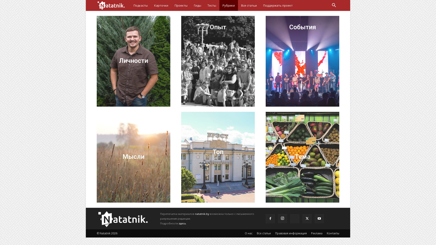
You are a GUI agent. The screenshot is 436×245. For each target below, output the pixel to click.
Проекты (181, 5)
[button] (333, 6)
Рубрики (229, 5)
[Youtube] (319, 218)
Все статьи (249, 5)
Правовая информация (291, 233)
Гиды (197, 5)
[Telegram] (294, 218)
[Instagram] (282, 218)
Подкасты (141, 5)
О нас (249, 233)
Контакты (333, 233)
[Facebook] (270, 218)
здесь (182, 223)
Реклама (316, 233)
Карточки (161, 5)
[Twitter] (307, 218)
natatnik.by (202, 214)
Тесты (212, 5)
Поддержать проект (278, 5)
